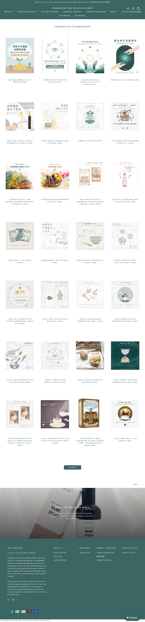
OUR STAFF (58, 556)
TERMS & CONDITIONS (105, 553)
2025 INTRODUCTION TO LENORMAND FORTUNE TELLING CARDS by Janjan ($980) (90, 202)
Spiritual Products (27, 12)
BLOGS (114, 12)
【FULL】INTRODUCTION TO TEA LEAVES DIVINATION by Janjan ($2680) (55, 441)
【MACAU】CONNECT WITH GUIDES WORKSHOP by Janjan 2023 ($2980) (19, 321)
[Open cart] (138, 8)
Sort (135, 484)
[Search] (133, 8)
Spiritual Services (72, 12)
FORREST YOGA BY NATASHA (90, 141)
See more (72, 467)
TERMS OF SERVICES (104, 560)
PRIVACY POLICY (129, 553)
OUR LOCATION (60, 553)
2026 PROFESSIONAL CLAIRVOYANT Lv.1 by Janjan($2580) (90, 82)
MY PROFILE (80, 16)
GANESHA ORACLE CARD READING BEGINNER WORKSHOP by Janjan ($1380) (20, 202)
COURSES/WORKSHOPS (96, 12)
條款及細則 (100, 556)
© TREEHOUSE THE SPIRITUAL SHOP (23, 607)
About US (8, 12)
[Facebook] (8, 599)
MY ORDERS (65, 16)
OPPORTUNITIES (60, 560)
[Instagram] (13, 599)
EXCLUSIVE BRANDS (50, 12)
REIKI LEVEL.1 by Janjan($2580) (125, 80)
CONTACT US (85, 553)
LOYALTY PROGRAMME (131, 12)
